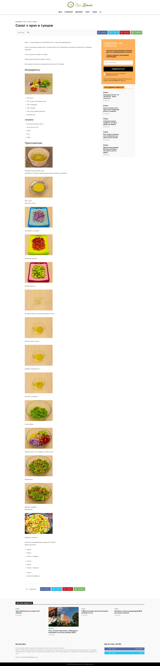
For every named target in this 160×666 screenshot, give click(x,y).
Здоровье (51, 628)
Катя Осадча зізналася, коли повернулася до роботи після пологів (111, 135)
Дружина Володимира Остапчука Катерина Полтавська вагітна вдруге (110, 150)
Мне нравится (139, 648)
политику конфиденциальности (115, 74)
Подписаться (118, 69)
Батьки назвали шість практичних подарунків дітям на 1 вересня (111, 109)
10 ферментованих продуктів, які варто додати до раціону (110, 122)
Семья (105, 92)
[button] (100, 12)
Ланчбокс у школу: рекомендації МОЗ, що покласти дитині (128, 612)
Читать (141, 652)
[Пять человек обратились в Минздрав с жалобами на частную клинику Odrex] (64, 617)
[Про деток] (80, 4)
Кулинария (19, 21)
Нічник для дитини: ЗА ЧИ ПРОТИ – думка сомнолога (111, 96)
